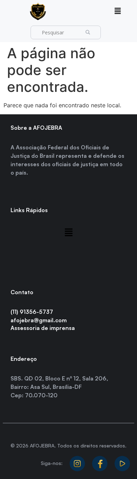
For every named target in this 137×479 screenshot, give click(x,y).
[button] (118, 11)
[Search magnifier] (90, 32)
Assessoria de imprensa (43, 327)
